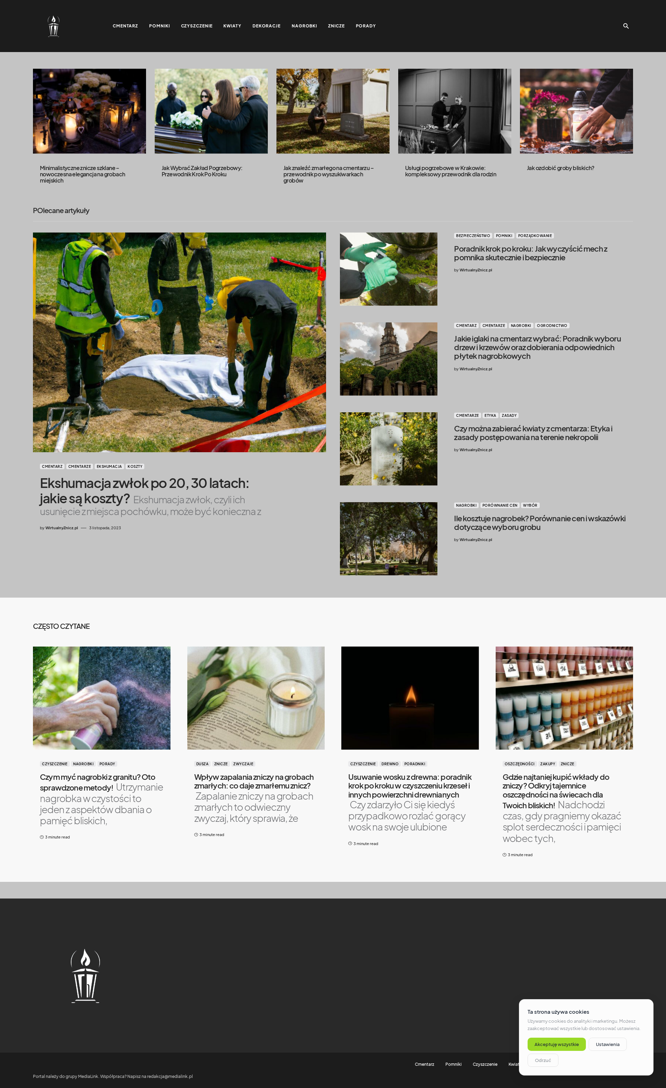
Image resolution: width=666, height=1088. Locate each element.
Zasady (509, 415)
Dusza (202, 764)
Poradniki (415, 764)
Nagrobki (521, 325)
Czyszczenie (55, 764)
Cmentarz (52, 466)
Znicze (221, 764)
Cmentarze (79, 466)
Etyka (490, 415)
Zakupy (547, 764)
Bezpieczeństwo (473, 236)
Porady (107, 764)
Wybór (530, 505)
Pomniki (504, 236)
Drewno (390, 764)
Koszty (135, 466)
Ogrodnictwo (552, 325)
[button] (626, 26)
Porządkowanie (535, 236)
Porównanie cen (500, 505)
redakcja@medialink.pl (170, 1076)
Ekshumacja (109, 466)
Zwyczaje (243, 764)
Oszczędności (520, 764)
